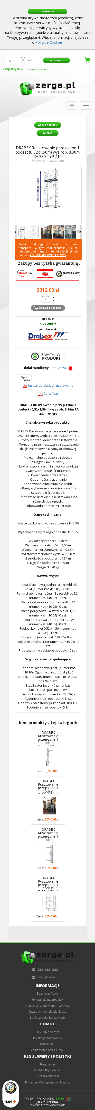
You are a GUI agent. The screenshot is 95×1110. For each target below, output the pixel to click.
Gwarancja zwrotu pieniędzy (47, 1011)
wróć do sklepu (47, 125)
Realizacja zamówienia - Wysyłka (47, 1005)
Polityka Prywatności (47, 1070)
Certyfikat (51, 393)
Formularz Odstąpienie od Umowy (47, 1082)
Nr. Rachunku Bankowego (47, 1017)
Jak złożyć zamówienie (47, 1038)
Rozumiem (47, 11)
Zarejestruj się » (13, 69)
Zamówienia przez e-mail (47, 1050)
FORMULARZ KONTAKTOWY (48, 255)
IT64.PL (59, 1098)
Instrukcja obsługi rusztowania (50, 385)
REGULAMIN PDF (48, 1076)
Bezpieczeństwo (47, 993)
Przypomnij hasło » (37, 69)
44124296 (60, 368)
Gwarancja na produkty (47, 999)
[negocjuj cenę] (48, 356)
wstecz (47, 133)
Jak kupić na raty (48, 1032)
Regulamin (47, 1064)
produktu (24, 377)
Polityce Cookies (49, 42)
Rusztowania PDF (47, 1043)
